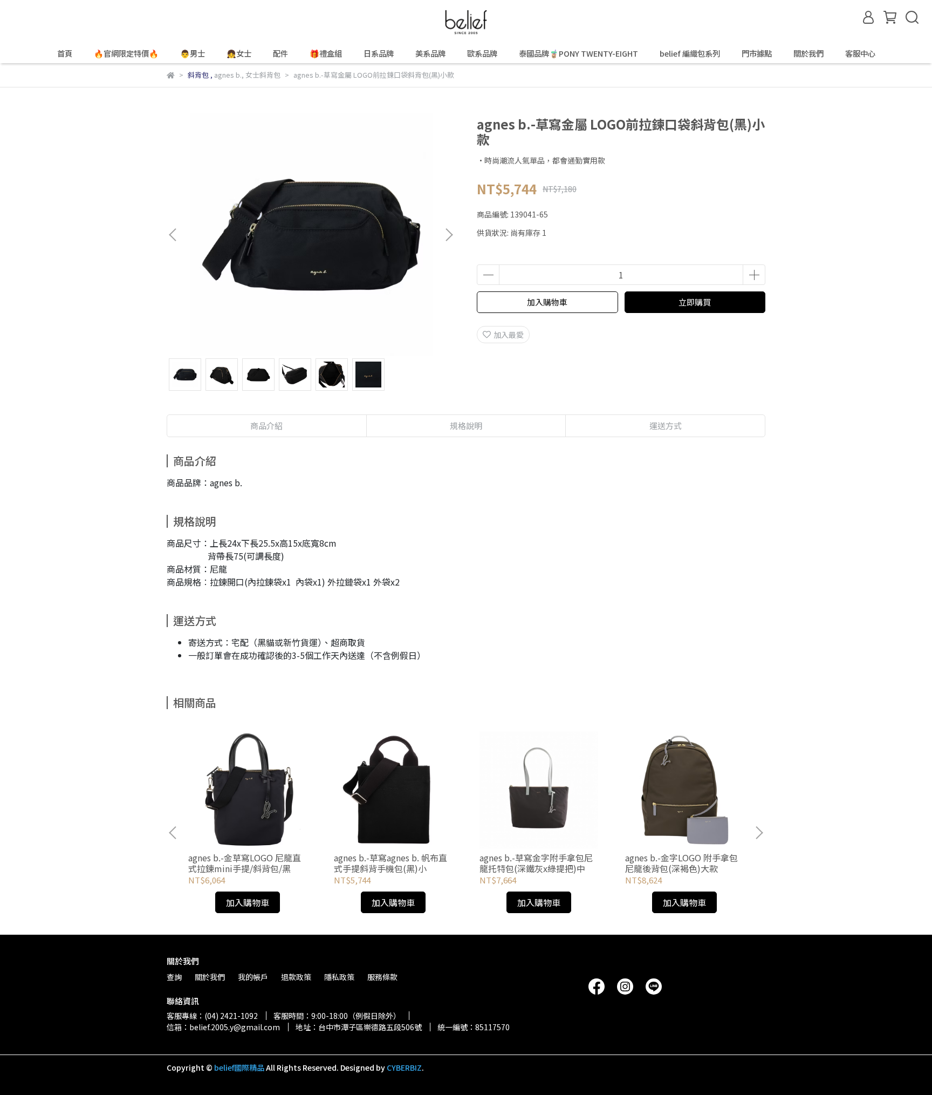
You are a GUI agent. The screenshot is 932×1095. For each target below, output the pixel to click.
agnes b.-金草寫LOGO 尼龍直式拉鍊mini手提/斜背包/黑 (244, 863)
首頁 (64, 53)
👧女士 (239, 53)
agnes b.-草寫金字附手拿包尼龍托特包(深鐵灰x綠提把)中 (536, 863)
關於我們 (808, 53)
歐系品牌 (482, 53)
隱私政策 (339, 976)
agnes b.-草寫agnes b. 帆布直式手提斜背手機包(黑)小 (390, 863)
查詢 (174, 976)
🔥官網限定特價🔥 (126, 53)
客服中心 (860, 53)
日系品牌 (379, 53)
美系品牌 (430, 53)
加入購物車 (547, 302)
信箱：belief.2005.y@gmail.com (223, 1027)
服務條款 (382, 976)
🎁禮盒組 (326, 53)
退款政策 (296, 976)
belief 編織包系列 (690, 53)
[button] (448, 234)
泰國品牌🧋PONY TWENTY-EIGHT (578, 53)
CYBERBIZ (404, 1067)
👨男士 (192, 53)
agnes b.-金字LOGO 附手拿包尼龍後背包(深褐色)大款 (681, 863)
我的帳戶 (253, 976)
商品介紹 (266, 425)
